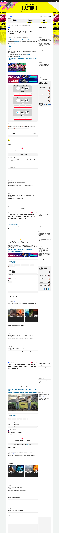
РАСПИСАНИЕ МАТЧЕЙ (10, 14)
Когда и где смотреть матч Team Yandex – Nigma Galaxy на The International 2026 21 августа (21, 218)
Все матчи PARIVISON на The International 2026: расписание (16, 341)
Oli (9, 49)
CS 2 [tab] (8, 16)
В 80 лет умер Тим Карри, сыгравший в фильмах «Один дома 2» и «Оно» (18, 465)
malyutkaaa (12, 139)
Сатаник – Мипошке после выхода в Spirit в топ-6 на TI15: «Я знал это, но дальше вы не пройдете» (44, 30)
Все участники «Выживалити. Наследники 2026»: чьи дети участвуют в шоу (18, 500)
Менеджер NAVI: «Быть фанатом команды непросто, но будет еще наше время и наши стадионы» (44, 60)
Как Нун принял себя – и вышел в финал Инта (15, 267)
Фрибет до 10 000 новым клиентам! (15, 156)
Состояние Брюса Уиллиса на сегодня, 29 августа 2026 (44, 393)
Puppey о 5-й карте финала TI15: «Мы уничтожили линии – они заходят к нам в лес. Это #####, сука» (44, 49)
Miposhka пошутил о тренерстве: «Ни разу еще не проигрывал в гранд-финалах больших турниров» (22, 319)
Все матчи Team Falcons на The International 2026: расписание (16, 214)
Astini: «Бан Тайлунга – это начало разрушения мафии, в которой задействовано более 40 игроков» (43, 69)
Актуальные (17, 288)
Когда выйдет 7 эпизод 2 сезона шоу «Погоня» (43, 419)
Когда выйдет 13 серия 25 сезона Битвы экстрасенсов (15, 526)
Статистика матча (14, 22)
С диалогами (34, 149)
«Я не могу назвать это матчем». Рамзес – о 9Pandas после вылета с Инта (19, 61)
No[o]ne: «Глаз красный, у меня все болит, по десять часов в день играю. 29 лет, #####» (44, 40)
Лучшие (13, 288)
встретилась (13, 254)
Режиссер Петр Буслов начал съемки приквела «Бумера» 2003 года (43, 403)
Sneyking (10, 48)
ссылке (28, 54)
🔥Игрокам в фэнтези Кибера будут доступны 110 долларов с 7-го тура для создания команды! (21, 175)
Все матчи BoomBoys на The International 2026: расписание (16, 208)
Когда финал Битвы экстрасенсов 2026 (13, 523)
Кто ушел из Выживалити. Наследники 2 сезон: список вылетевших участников (44, 389)
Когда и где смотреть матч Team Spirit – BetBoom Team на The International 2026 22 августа (21, 211)
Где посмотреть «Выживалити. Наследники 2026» (15, 503)
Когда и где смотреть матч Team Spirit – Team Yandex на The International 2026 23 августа (20, 205)
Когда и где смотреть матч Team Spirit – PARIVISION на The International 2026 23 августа (20, 201)
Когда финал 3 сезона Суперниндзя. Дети (14, 520)
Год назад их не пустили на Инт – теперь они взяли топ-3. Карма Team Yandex (20, 265)
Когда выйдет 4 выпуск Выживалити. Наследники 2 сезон (43, 407)
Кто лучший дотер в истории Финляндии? (43, 83)
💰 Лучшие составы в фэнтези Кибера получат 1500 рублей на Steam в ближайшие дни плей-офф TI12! (22, 182)
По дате (9, 288)
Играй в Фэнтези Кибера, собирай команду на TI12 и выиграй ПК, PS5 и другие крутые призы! (22, 39)
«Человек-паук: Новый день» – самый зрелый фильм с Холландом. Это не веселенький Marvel (22, 408)
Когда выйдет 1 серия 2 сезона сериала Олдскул (44, 380)
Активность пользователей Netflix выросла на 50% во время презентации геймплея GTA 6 (44, 398)
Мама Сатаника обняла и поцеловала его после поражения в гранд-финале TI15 (44, 65)
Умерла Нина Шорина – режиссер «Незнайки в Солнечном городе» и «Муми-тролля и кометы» (21, 471)
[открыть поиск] (51, 1)
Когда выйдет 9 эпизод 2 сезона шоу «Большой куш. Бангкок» (43, 415)
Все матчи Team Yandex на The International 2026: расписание (16, 198)
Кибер (8, 25)
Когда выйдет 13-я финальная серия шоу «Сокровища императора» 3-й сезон (19, 510)
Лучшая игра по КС (13, 447)
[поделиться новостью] (37, 28)
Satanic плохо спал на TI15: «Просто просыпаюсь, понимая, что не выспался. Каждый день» (44, 44)
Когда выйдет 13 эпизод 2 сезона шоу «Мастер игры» (43, 384)
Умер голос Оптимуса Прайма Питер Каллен (43, 411)
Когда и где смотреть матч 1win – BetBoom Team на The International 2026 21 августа (20, 221)
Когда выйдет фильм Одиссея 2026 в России (14, 513)
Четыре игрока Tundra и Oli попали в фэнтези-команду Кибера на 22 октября (22, 25)
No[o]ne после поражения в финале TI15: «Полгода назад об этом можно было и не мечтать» (44, 55)
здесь (19, 56)
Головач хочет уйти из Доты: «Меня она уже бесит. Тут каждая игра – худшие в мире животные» (44, 75)
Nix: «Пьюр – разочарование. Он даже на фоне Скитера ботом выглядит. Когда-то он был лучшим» (44, 35)
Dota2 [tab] (10, 16)
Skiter (9, 45)
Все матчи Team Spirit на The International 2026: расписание (16, 195)
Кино (10, 376)
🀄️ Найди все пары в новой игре (13, 240)
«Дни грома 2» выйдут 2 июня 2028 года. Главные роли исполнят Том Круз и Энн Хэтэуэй (22, 376)
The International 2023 (17, 41)
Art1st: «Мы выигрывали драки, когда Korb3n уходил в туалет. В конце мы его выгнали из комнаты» (44, 276)
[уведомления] (53, 1)
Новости (12, 25)
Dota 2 (10, 25)
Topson (10, 46)
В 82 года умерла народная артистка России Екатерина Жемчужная (17, 506)
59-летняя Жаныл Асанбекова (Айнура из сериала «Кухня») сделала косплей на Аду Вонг (21, 468)
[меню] (8, 1)
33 (9, 47)
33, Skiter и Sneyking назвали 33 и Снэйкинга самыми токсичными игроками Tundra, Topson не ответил (22, 179)
